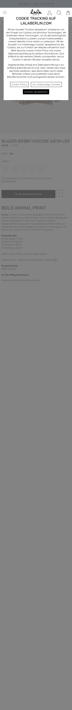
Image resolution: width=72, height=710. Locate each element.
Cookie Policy (19, 84)
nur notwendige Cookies (46, 84)
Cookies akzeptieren (36, 91)
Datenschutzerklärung (19, 53)
